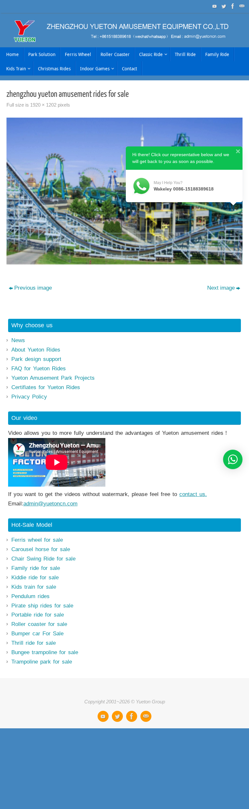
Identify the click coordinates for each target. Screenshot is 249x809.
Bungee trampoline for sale (44, 652)
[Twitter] (223, 6)
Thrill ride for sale (33, 643)
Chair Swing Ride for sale (43, 559)
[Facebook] (232, 6)
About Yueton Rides (35, 350)
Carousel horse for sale (40, 549)
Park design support (36, 359)
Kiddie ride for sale (35, 577)
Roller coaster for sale (39, 624)
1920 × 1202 (43, 105)
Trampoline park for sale (41, 662)
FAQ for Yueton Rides (38, 368)
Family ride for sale (35, 568)
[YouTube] (214, 6)
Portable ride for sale (37, 615)
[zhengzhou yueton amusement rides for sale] (124, 191)
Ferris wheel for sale (37, 540)
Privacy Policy (29, 397)
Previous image (33, 288)
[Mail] (241, 6)
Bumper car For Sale (37, 633)
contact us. (193, 494)
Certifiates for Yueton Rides (45, 387)
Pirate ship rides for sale (42, 606)
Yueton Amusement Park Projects (53, 378)
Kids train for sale (33, 587)
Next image (221, 288)
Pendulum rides (30, 596)
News (18, 340)
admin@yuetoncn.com (50, 504)
